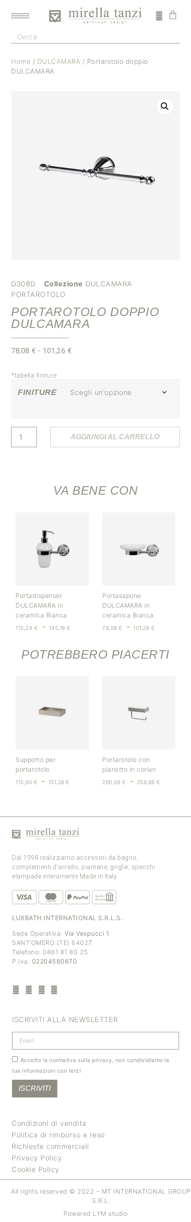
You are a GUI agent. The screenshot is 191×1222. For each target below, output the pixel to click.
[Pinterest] (41, 989)
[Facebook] (16, 989)
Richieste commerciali (50, 1146)
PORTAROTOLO (38, 294)
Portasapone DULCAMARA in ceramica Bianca (128, 605)
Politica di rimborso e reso (58, 1134)
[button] (165, 106)
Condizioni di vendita (49, 1123)
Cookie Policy (36, 1169)
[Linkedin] (54, 989)
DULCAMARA (59, 62)
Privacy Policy (37, 1157)
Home (21, 62)
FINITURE (37, 392)
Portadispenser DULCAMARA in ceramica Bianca (41, 605)
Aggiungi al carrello (115, 437)
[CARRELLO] (173, 15)
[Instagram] (29, 989)
